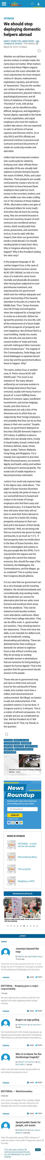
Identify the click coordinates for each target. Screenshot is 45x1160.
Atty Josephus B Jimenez (21, 42)
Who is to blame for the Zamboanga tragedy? (28, 1056)
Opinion (9, 18)
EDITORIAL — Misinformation (16, 1091)
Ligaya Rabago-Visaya (34, 956)
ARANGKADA (22, 1025)
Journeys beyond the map (27, 950)
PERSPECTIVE (22, 1130)
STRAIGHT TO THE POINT (26, 1062)
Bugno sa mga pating (27, 1019)
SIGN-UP (15, 815)
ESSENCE (21, 956)
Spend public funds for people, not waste (28, 1124)
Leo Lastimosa (35, 1025)
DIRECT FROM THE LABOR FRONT (19, 41)
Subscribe (38, 7)
